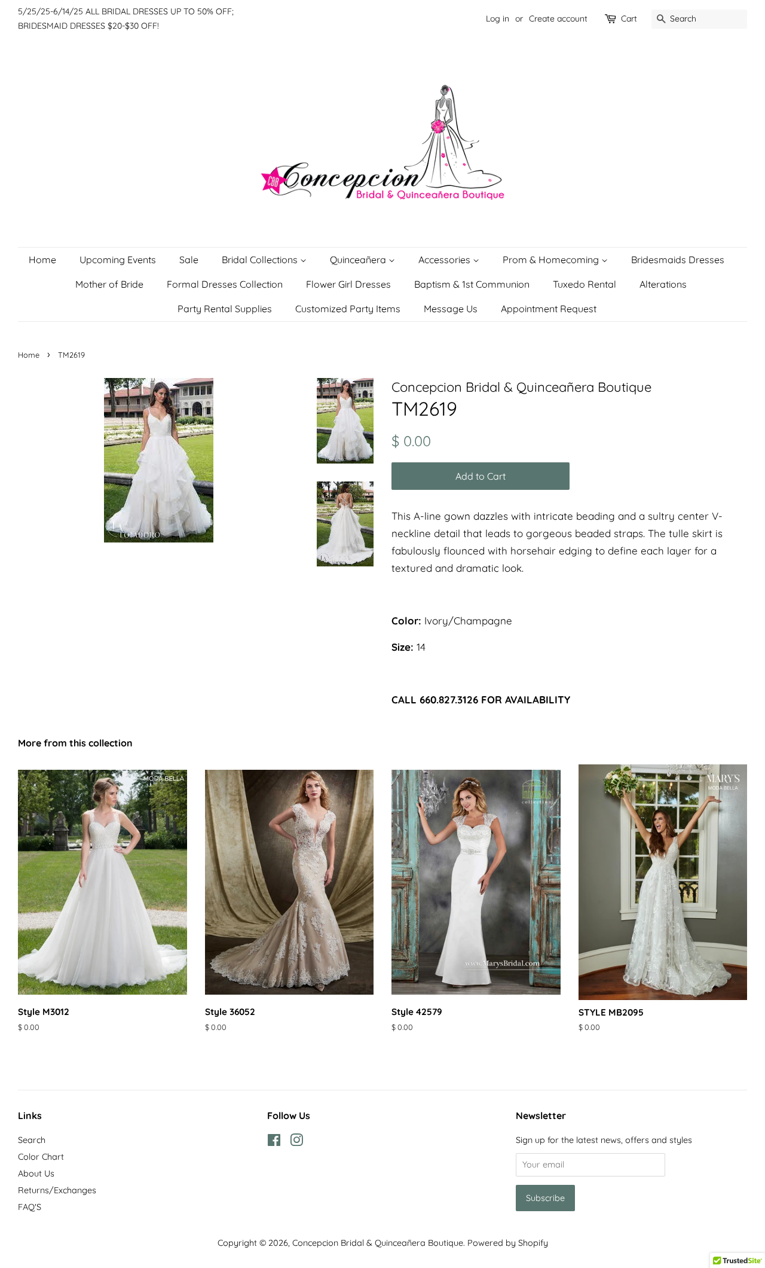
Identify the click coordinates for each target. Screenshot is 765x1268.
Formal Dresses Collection (225, 284)
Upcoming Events (117, 260)
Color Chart (41, 1156)
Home (42, 260)
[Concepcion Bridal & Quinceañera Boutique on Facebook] (274, 1142)
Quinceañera (359, 260)
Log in (497, 18)
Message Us (451, 309)
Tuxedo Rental (584, 284)
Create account (558, 18)
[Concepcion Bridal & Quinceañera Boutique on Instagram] (296, 1142)
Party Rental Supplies (225, 309)
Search (31, 1140)
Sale (188, 260)
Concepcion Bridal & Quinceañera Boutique (377, 1242)
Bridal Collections (261, 260)
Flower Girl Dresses (348, 284)
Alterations (663, 284)
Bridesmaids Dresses (677, 260)
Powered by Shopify (507, 1242)
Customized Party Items (347, 309)
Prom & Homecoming (552, 260)
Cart (629, 18)
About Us (36, 1173)
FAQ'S (29, 1207)
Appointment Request (548, 309)
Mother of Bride (109, 284)
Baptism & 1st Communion (472, 284)
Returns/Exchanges (57, 1190)
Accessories (445, 260)
